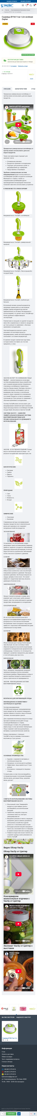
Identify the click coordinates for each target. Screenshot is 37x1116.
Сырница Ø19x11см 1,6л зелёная (9, 1038)
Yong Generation (23, 1013)
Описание (7, 89)
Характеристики (21, 89)
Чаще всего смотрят (23, 1017)
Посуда (7, 10)
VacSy (32, 1013)
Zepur (13, 1013)
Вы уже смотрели (8, 1017)
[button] (16, 1014)
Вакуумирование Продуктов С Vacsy (20, 10)
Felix (4, 1013)
